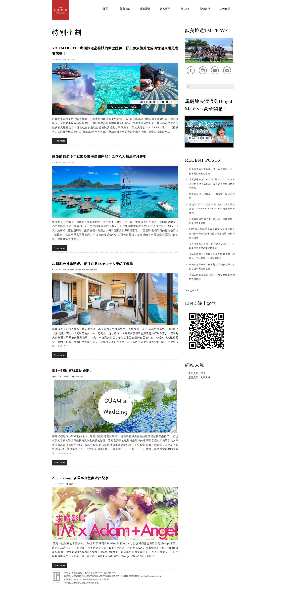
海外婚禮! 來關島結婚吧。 (72, 370)
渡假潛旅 (145, 8)
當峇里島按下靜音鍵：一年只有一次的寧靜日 (212, 196)
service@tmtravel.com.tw (151, 576)
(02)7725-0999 (105, 576)
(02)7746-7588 (92, 576)
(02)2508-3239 (127, 576)
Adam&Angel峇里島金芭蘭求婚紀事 (80, 478)
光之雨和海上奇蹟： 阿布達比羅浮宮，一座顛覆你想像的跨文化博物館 (212, 246)
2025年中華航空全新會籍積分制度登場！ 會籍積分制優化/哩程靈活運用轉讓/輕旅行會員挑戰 (212, 233)
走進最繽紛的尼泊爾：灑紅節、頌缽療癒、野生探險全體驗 (212, 221)
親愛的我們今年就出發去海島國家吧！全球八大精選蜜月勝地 (99, 156)
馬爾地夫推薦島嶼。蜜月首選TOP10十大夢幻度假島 (92, 263)
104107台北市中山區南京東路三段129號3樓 (91, 579)
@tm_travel (191, 290)
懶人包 (185, 8)
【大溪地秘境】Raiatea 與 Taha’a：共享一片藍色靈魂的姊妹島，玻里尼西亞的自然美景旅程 (212, 183)
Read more (59, 141)
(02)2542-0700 (79, 576)
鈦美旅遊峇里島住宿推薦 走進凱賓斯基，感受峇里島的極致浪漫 (212, 266)
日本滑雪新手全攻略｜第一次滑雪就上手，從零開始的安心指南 (212, 171)
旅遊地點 (125, 8)
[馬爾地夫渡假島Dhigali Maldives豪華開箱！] (209, 146)
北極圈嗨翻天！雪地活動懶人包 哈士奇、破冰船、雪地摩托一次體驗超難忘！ (212, 256)
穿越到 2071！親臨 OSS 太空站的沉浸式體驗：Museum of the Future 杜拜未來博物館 (212, 208)
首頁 (105, 8)
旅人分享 (165, 8)
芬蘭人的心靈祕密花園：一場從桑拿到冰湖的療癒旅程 (212, 277)
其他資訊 (205, 8)
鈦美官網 (225, 8)
